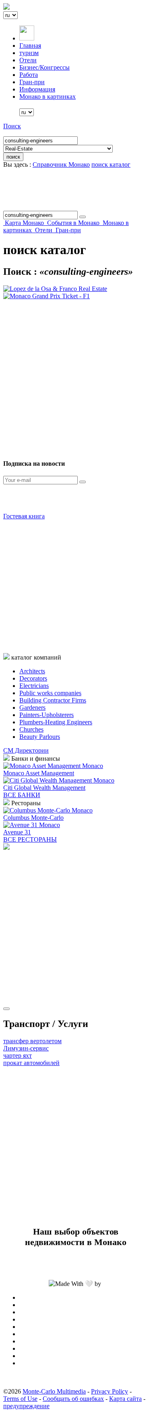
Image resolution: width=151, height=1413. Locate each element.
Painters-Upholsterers (46, 714)
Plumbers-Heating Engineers (55, 722)
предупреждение (26, 1405)
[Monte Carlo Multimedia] (6, 847)
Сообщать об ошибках (73, 1398)
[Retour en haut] (6, 1009)
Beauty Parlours (39, 736)
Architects (32, 671)
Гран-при (32, 81)
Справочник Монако (61, 164)
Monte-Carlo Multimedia (54, 1391)
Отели (28, 60)
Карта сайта (125, 1398)
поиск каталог (110, 164)
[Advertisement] (75, 376)
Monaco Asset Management (38, 773)
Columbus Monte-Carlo (33, 817)
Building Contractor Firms (52, 700)
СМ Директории (26, 750)
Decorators (33, 678)
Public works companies (50, 693)
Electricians (34, 685)
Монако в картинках (47, 96)
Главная (30, 45)
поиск (13, 157)
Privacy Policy (109, 1391)
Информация (37, 89)
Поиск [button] (12, 126)
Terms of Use (20, 1398)
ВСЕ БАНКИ (21, 794)
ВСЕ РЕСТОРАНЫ (30, 839)
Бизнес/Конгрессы (44, 67)
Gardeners (32, 707)
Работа (28, 74)
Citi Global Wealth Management (44, 787)
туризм (29, 52)
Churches (31, 729)
